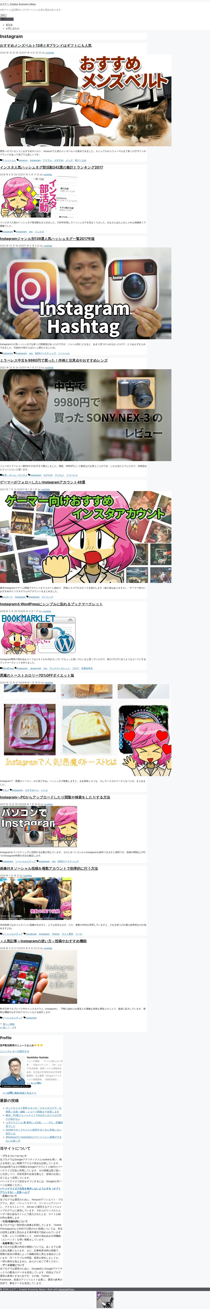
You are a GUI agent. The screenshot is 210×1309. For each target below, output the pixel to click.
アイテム (47, 160)
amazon (23, 160)
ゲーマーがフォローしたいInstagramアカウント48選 (42, 482)
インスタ (39, 231)
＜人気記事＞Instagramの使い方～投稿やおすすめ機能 (43, 941)
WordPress (8, 668)
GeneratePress (66, 1289)
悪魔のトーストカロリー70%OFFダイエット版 (37, 675)
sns (31, 231)
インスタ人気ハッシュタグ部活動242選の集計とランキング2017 (51, 167)
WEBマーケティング (45, 353)
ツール (78, 933)
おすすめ (58, 160)
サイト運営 (67, 933)
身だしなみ (80, 160)
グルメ (5, 790)
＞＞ (34, 1083)
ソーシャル (64, 353)
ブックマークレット (59, 668)
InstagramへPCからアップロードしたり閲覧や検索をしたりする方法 (55, 797)
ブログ (75, 668)
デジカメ (59, 475)
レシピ (44, 790)
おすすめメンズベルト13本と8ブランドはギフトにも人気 (46, 45)
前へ (3, 1027)
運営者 (9, 24)
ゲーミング (47, 597)
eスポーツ (7, 597)
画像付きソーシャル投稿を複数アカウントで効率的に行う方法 (49, 868)
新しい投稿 (8, 1024)
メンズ (69, 160)
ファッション (9, 160)
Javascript (35, 668)
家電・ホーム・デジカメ (14, 475)
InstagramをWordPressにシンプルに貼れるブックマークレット (51, 604)
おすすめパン (32, 790)
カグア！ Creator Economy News (18, 4)
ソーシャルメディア (25, 861)
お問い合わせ (12, 28)
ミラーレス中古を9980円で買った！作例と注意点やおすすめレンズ (54, 360)
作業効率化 (87, 668)
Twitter (55, 933)
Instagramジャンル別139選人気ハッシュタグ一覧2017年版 (47, 239)
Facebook (31, 933)
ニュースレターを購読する (14, 1051)
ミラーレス (72, 475)
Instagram (35, 160)
